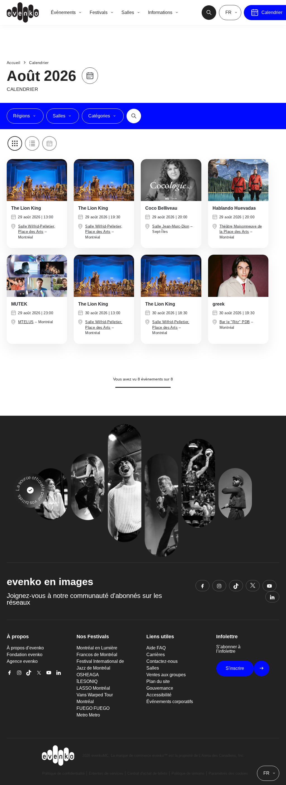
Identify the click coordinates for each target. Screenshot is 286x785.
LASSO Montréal (93, 688)
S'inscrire (235, 668)
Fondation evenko (24, 654)
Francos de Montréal (97, 654)
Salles (152, 668)
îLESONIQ (87, 681)
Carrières (155, 654)
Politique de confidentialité (63, 773)
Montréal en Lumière (97, 648)
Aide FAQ (156, 648)
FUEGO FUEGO (93, 708)
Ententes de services (106, 773)
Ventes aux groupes (166, 674)
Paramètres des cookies (228, 773)
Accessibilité (158, 694)
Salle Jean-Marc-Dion (170, 226)
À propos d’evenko (25, 648)
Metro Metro (88, 715)
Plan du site (158, 681)
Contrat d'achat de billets (147, 773)
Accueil (13, 62)
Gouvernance (159, 688)
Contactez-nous (162, 661)
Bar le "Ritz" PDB (235, 322)
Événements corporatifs (169, 701)
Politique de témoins (187, 773)
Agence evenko (22, 661)
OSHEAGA (88, 674)
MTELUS (26, 322)
